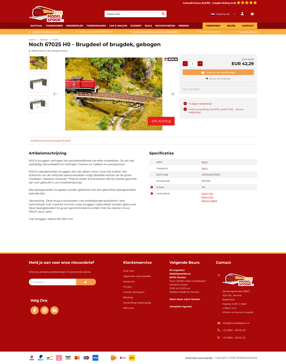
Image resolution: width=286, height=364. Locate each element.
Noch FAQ (208, 197)
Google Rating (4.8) (224, 2)
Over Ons (128, 270)
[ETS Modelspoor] (46, 21)
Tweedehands (96, 25)
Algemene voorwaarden (137, 276)
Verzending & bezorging (137, 302)
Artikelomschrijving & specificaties (50, 140)
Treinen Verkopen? (133, 292)
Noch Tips (207, 193)
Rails (148, 25)
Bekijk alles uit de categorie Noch (49, 50)
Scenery (136, 25)
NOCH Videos (209, 200)
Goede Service (249, 31)
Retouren (128, 308)
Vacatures (129, 281)
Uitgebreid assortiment (46, 31)
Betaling (128, 297)
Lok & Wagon (118, 25)
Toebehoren (54, 25)
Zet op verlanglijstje (220, 78)
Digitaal (36, 25)
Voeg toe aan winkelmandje (221, 72)
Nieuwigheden (165, 25)
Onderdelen (74, 25)
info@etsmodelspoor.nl (235, 323)
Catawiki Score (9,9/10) (196, 2)
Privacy (127, 286)
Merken (183, 25)
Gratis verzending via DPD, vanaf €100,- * (156, 31)
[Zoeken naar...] (163, 14)
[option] (38, 63)
